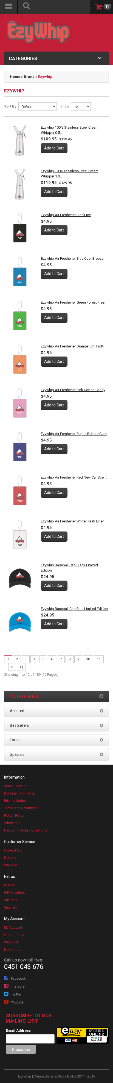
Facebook (18, 978)
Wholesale (12, 823)
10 (88, 659)
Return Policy (14, 816)
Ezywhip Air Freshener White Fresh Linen (72, 521)
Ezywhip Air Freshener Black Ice (66, 215)
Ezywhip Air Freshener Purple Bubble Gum (74, 434)
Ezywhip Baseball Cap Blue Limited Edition (74, 609)
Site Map (10, 865)
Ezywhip (45, 77)
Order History (14, 935)
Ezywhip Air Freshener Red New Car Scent (74, 477)
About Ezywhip (15, 786)
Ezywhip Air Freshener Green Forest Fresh (73, 302)
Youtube (17, 1002)
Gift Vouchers (14, 893)
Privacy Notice (15, 801)
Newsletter (12, 950)
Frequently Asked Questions (25, 830)
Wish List (11, 942)
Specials (10, 907)
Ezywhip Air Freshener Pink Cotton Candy (73, 390)
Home (15, 77)
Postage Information (19, 793)
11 (99, 659)
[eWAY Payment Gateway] (82, 1035)
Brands (9, 885)
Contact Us (12, 850)
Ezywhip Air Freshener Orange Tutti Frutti (72, 346)
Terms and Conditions (21, 808)
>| (21, 667)
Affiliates (10, 900)
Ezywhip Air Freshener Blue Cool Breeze (72, 258)
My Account (13, 927)
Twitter (16, 994)
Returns (10, 858)
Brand (29, 77)
